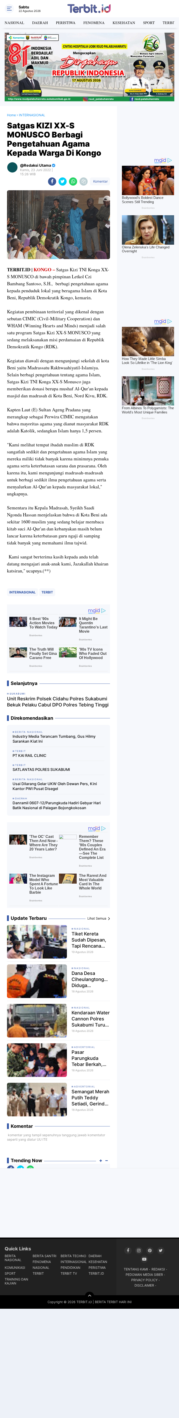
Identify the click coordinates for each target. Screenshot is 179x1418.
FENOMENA (94, 22)
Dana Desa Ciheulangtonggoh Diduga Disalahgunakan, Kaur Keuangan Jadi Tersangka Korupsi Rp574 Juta (91, 979)
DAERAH (40, 22)
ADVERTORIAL (84, 1047)
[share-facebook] (52, 181)
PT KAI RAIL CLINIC (29, 755)
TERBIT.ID (96, 1273)
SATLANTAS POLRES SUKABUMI (41, 769)
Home (11, 115)
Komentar (100, 181)
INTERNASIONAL (22, 592)
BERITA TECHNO (73, 1256)
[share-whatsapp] (73, 181)
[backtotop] (89, 1296)
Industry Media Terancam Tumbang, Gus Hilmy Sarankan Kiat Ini (54, 739)
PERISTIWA (66, 22)
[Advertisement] (148, 129)
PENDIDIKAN (70, 1268)
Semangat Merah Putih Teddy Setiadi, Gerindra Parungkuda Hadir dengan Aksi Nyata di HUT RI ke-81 (90, 1098)
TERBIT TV (69, 1273)
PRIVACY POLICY (144, 1280)
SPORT (149, 22)
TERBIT (47, 592)
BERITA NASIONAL (13, 1258)
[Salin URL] (83, 181)
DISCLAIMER (144, 1285)
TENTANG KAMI (136, 1269)
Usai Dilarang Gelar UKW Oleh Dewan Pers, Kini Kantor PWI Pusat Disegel (55, 786)
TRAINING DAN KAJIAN (16, 1281)
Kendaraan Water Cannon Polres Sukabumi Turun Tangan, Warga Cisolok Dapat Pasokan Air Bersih (91, 1019)
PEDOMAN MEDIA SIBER (144, 1275)
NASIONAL (14, 22)
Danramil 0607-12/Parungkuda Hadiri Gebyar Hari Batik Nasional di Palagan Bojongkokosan (57, 805)
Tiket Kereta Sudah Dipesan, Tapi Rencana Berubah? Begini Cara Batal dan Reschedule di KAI (90, 940)
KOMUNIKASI (15, 1268)
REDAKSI (158, 1269)
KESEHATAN (124, 22)
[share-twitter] (63, 181)
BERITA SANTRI (44, 1256)
